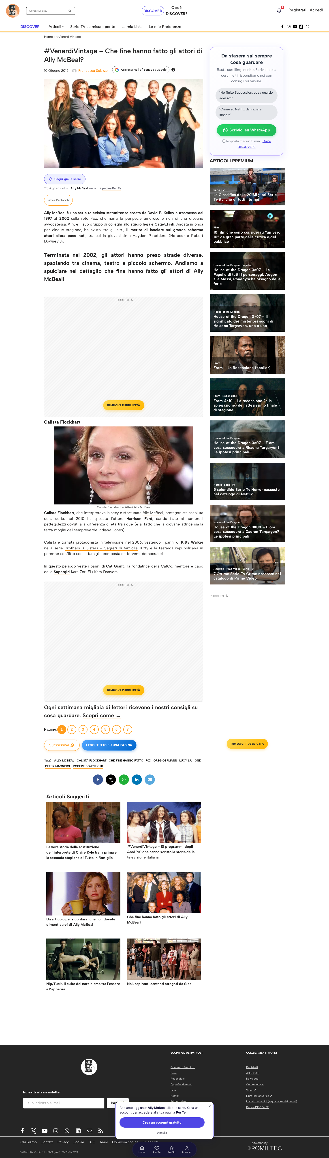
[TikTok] (301, 27)
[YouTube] (295, 27)
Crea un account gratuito (162, 1122)
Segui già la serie (67, 179)
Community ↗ (255, 1084)
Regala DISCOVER (257, 1107)
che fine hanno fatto (126, 760)
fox (148, 760)
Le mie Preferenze (165, 26)
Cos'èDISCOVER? (176, 10)
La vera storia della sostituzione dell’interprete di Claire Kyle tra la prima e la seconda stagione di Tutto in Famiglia (81, 852)
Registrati (297, 10)
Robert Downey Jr (88, 766)
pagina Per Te (111, 188)
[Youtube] (44, 1131)
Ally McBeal (153, 512)
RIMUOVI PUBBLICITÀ (123, 405)
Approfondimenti (181, 1084)
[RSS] (100, 1131)
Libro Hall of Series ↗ (259, 1095)
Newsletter (253, 1078)
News (174, 1073)
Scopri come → (102, 715)
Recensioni (178, 1078)
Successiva (59, 745)
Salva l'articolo (58, 200)
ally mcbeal (64, 760)
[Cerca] (70, 11)
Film (173, 1090)
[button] (41, 26)
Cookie (78, 1142)
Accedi (316, 10)
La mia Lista (132, 26)
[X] (111, 779)
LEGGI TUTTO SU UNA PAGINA (109, 745)
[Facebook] (282, 27)
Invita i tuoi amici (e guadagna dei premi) (271, 1101)
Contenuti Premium (183, 1067)
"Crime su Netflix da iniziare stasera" (240, 112)
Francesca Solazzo (93, 70)
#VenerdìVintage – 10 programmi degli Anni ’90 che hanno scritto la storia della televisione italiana (160, 851)
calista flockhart (92, 760)
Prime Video (178, 1101)
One (198, 760)
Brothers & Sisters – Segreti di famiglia (101, 548)
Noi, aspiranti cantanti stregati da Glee (159, 984)
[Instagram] (289, 27)
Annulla (162, 1132)
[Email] (150, 779)
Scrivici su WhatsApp (249, 130)
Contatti (47, 1142)
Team (103, 1142)
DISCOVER (152, 11)
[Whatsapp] (308, 27)
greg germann (165, 760)
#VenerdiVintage (68, 37)
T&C (91, 1142)
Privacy (63, 1142)
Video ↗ (251, 1090)
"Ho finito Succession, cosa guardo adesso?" (246, 95)
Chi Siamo (28, 1142)
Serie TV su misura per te (92, 26)
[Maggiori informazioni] (173, 69)
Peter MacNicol (58, 766)
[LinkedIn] (137, 779)
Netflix (175, 1095)
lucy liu (185, 760)
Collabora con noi (125, 1142)
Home (48, 37)
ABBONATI (252, 1073)
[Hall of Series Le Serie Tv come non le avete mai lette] (12, 11)
